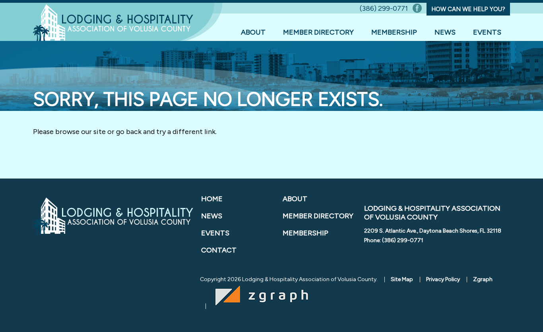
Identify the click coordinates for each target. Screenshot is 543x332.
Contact (219, 250)
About (253, 32)
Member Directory (318, 32)
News (445, 32)
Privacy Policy (443, 279)
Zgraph (483, 279)
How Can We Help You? (468, 9)
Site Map (402, 279)
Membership (394, 32)
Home (212, 198)
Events (487, 32)
